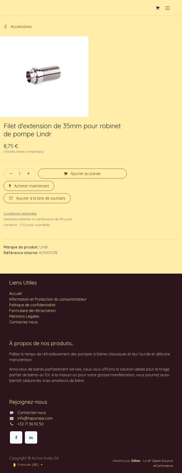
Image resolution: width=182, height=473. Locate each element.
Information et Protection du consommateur (47, 299)
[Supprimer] (9, 173)
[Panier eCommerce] (157, 8)
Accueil (15, 293)
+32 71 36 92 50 (31, 424)
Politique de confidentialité (32, 305)
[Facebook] (16, 437)
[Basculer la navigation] (167, 7)
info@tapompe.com (35, 418)
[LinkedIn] (31, 437)
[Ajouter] (30, 173)
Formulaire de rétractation (32, 310)
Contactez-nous (23, 322)
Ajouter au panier (85, 173)
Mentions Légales (24, 316)
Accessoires (21, 26)
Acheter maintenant (31, 186)
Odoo (136, 461)
